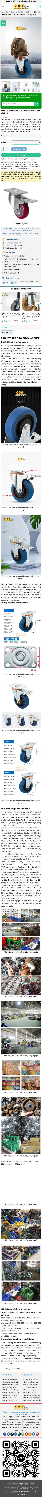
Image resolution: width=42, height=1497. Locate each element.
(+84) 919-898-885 (33, 1323)
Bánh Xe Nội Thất (18, 166)
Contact (26, 1488)
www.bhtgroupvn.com (9, 1336)
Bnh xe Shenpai (30, 885)
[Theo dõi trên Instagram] (8, 1434)
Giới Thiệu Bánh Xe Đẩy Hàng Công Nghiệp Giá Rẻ (20, 1487)
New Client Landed (11, 270)
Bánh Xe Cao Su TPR (21, 162)
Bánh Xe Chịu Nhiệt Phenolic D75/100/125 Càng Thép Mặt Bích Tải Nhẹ (31, 315)
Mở (10, 333)
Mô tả (7, 327)
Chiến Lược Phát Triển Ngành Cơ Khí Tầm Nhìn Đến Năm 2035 (22, 265)
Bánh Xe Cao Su (30, 159)
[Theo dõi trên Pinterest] (26, 1434)
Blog (20, 1488)
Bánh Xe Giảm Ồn (22, 164)
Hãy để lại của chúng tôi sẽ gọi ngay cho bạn (22, 97)
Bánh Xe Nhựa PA (11, 838)
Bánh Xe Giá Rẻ (11, 164)
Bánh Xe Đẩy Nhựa (8, 836)
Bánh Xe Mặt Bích (6, 166)
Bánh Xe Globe (13, 896)
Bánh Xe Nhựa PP (26, 838)
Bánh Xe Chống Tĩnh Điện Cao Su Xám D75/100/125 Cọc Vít (11, 314)
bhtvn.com (24, 281)
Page (16, 283)
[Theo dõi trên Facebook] (4, 1434)
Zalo (7, 283)
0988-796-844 (23, 233)
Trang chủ (4, 12)
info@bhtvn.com (34, 281)
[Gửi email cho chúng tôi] (19, 1434)
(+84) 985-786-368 (9, 1326)
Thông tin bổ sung (12, 1368)
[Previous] (4, 48)
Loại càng (4, 142)
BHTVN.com (5, 178)
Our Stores (13, 1488)
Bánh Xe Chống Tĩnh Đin (10, 830)
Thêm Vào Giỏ (19, 149)
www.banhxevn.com (32, 1333)
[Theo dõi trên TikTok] (12, 1434)
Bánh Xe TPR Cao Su (10, 168)
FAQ (32, 1488)
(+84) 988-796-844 (16, 1323)
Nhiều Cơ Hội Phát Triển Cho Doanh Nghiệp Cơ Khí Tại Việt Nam (21, 260)
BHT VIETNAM (30, 1343)
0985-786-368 (12, 233)
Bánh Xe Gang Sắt (19, 833)
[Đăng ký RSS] (30, 1434)
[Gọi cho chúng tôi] (22, 1434)
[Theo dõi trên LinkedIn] (33, 1434)
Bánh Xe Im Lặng (33, 164)
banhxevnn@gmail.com (10, 1331)
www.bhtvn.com (15, 1333)
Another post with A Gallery (14, 256)
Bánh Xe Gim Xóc (34, 833)
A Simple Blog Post (11, 273)
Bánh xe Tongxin (26, 896)
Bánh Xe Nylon (23, 836)
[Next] (38, 48)
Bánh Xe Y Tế (22, 849)
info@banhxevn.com (31, 1328)
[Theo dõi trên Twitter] (15, 1434)
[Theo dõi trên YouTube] (37, 1434)
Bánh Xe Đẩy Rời (15, 846)
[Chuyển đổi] (2, 327)
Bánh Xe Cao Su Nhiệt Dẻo (21, 12)
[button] (3, 6)
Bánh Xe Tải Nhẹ (29, 166)
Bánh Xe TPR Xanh (23, 168)
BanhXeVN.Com (7, 812)
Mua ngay (21, 155)
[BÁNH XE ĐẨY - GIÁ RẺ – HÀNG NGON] (21, 6)
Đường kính (4, 136)
